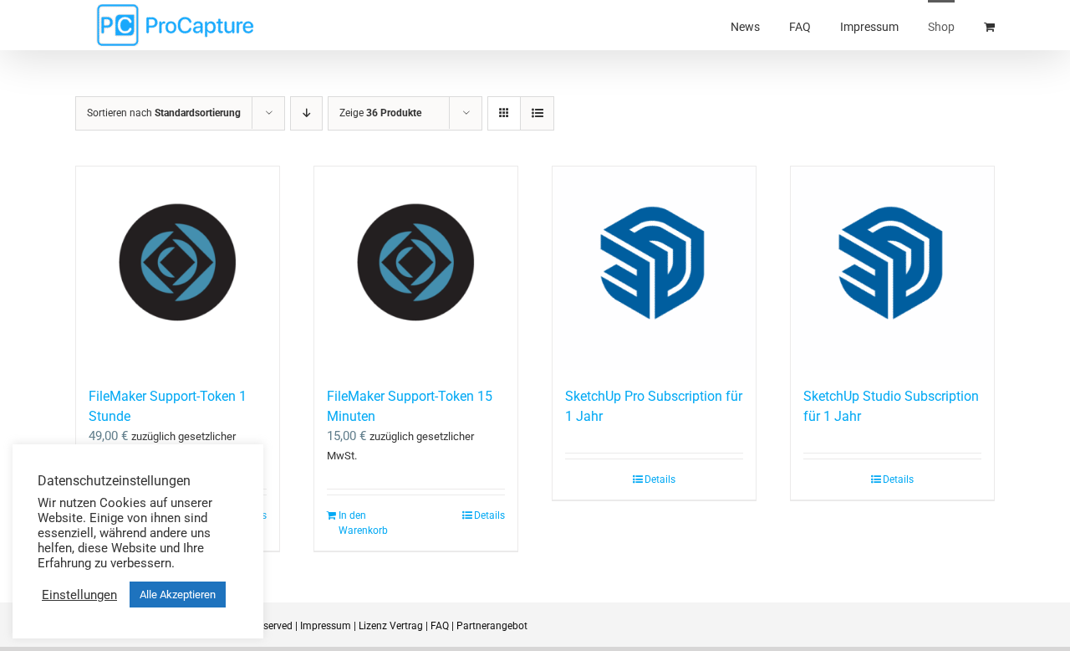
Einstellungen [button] (79, 594)
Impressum (325, 626)
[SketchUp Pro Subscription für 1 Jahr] (654, 268)
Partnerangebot (491, 626)
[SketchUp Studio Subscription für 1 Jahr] (892, 268)
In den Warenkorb (363, 523)
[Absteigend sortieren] (306, 113)
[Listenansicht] (537, 113)
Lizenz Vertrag (391, 626)
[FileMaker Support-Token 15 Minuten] (415, 268)
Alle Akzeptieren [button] (178, 594)
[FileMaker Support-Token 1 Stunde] (177, 268)
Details (489, 515)
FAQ (440, 626)
